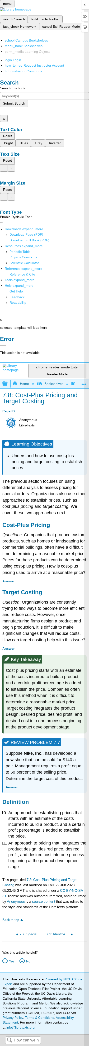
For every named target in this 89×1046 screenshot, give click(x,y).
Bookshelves (53, 384)
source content (43, 901)
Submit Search (14, 103)
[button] (16, 297)
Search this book (12, 88)
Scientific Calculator (24, 263)
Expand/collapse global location (84, 382)
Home (24, 384)
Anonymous (16, 901)
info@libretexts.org (20, 1027)
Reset (7, 136)
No (28, 961)
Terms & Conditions (39, 1017)
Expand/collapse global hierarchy (8, 384)
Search (9, 1040)
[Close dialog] (3, 345)
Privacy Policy (13, 1017)
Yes (11, 961)
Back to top (10, 920)
